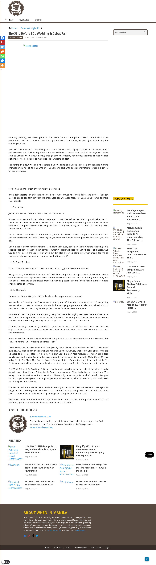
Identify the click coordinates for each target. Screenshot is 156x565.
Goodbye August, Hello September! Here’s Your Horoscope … (136, 215)
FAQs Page (80, 530)
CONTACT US (96, 548)
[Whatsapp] (2, 56)
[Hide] (1, 70)
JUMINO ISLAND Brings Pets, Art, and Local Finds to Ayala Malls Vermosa (40, 449)
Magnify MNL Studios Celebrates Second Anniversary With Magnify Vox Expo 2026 (90, 451)
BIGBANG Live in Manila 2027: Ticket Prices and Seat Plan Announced (41, 467)
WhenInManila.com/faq (41, 427)
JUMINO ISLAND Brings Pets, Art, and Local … (136, 269)
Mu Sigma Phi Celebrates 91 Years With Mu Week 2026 (40, 483)
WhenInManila (43, 37)
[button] (5, 562)
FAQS (107, 548)
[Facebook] (2, 38)
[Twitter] (2, 47)
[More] (2, 65)
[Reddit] (2, 51)
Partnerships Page (54, 530)
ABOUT (68, 548)
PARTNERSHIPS (81, 548)
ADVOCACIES (24, 20)
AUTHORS (58, 548)
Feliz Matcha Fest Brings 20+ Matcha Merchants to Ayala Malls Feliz (91, 467)
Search (150, 455)
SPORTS (38, 20)
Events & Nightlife (15, 37)
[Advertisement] (130, 156)
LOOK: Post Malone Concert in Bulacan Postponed (91, 483)
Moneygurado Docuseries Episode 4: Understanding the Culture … (135, 234)
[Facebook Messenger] (2, 60)
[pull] (5, 19)
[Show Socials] (147, 559)
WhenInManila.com (41, 416)
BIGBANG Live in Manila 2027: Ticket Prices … (137, 304)
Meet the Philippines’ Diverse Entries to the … (137, 253)
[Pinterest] (2, 42)
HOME (48, 548)
